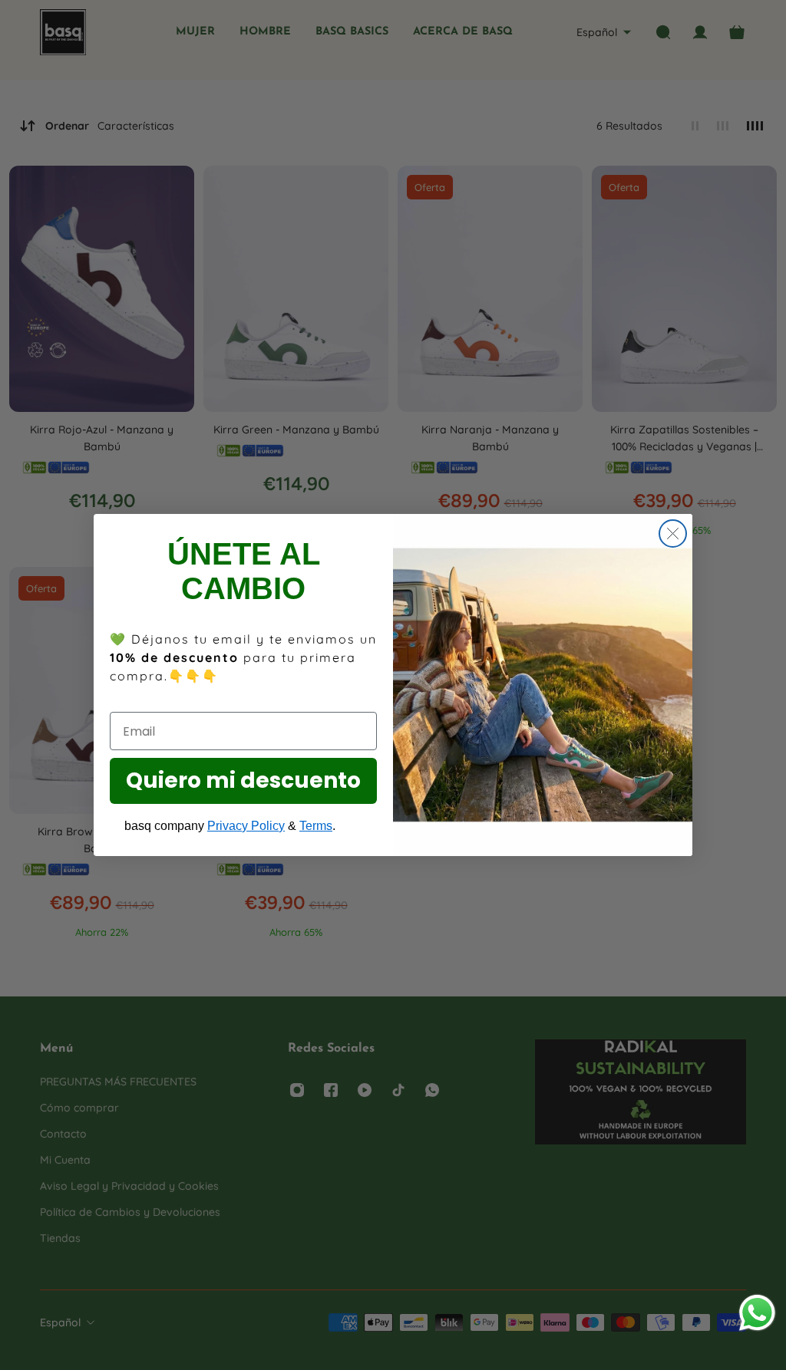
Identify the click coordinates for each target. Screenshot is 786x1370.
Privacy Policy (246, 825)
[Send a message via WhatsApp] (757, 1313)
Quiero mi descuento (243, 780)
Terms (315, 825)
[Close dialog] (672, 533)
